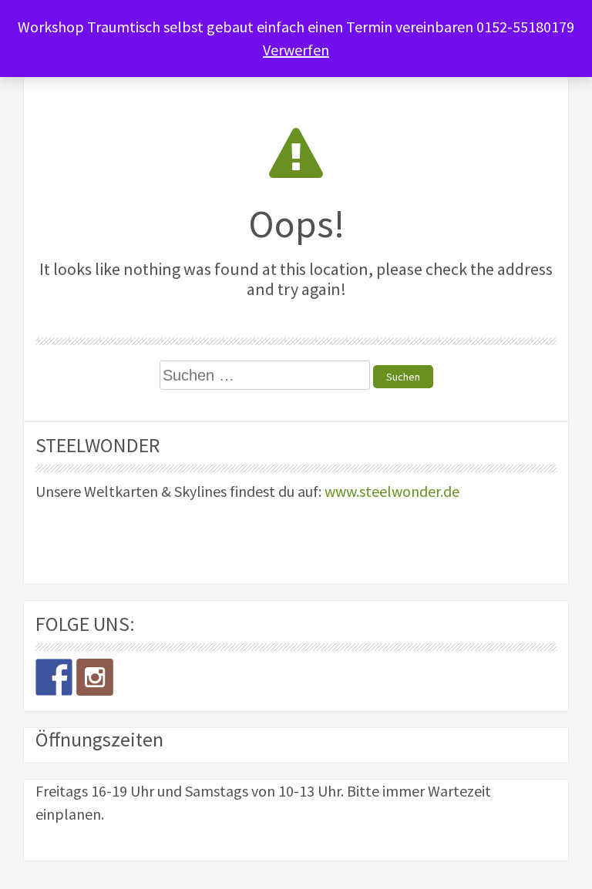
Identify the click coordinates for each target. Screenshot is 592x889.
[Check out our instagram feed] (94, 677)
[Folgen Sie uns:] (53, 677)
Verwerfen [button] (296, 49)
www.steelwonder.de (392, 491)
